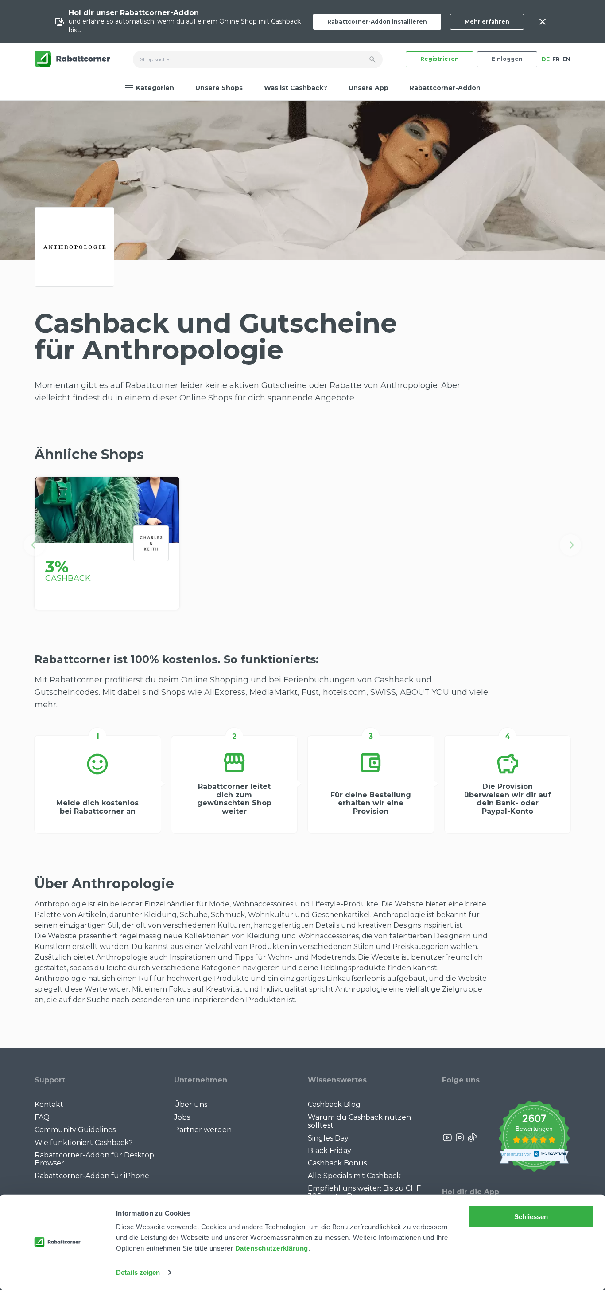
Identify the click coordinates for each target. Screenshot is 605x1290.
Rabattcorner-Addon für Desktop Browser (94, 1159)
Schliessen (531, 1216)
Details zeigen (138, 1272)
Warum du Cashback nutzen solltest (359, 1121)
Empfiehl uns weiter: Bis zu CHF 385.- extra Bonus (364, 1192)
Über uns (190, 1104)
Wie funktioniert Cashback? (84, 1142)
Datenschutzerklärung (271, 1248)
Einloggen (507, 58)
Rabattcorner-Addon (445, 88)
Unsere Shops (219, 88)
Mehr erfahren (487, 21)
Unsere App (368, 88)
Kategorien (155, 88)
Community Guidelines (75, 1129)
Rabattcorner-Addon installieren (377, 21)
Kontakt (49, 1104)
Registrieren (439, 58)
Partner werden (203, 1129)
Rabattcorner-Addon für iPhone (92, 1176)
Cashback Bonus (337, 1163)
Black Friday (329, 1150)
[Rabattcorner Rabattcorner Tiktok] (471, 1137)
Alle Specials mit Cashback (354, 1176)
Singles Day (328, 1138)
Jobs (182, 1117)
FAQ (42, 1117)
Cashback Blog (334, 1104)
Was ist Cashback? (295, 88)
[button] (34, 545)
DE (546, 59)
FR (556, 59)
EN (566, 59)
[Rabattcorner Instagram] (460, 1137)
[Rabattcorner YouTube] (448, 1137)
